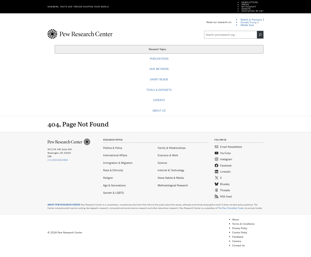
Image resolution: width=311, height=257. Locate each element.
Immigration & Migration (118, 163)
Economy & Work (168, 155)
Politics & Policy (112, 148)
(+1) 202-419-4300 (58, 159)
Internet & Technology (171, 170)
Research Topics (158, 49)
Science (162, 163)
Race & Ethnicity (113, 170)
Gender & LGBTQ (113, 192)
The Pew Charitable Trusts (231, 208)
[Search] (260, 35)
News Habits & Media (171, 178)
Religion (108, 178)
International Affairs (115, 155)
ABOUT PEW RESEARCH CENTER (64, 204)
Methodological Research (173, 185)
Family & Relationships (172, 148)
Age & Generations (114, 185)
